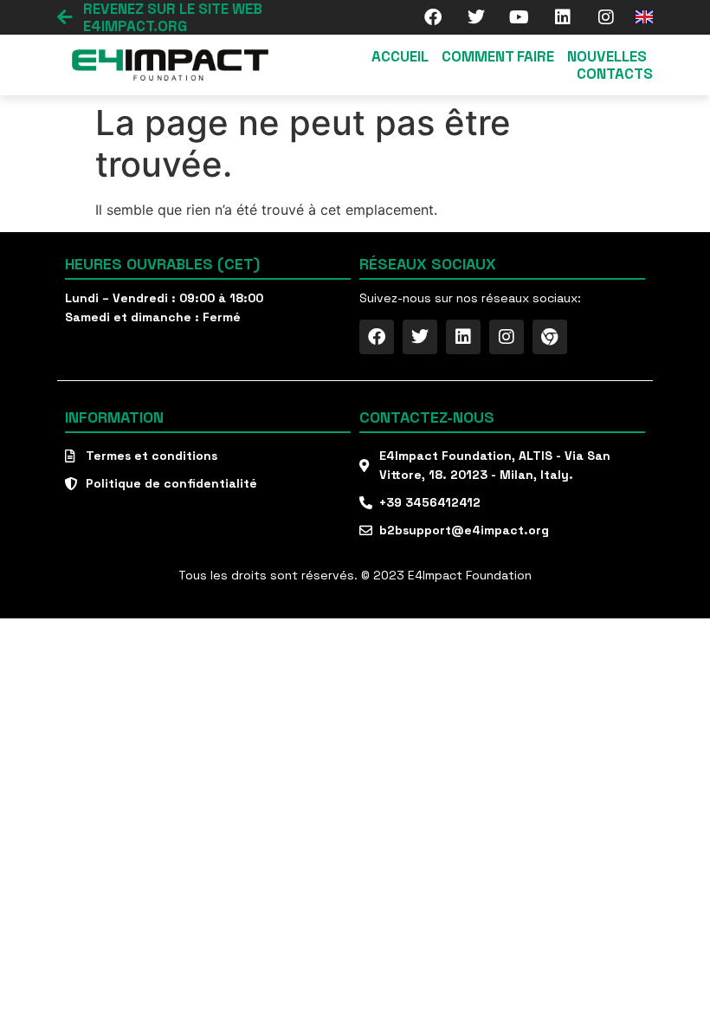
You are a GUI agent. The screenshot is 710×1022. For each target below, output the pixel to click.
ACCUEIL (400, 56)
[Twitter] (476, 17)
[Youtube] (519, 17)
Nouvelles (607, 56)
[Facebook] (433, 17)
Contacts (615, 73)
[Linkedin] (562, 17)
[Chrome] (549, 337)
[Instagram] (606, 17)
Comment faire (498, 56)
